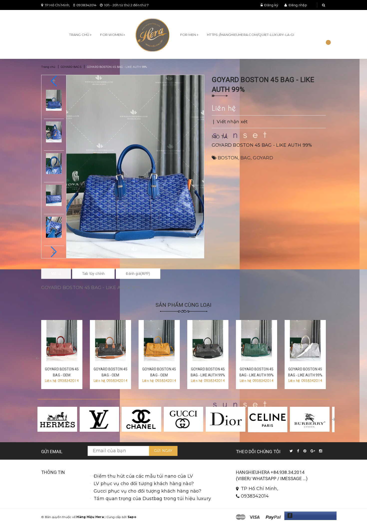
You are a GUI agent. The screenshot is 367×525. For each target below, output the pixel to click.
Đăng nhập (298, 5)
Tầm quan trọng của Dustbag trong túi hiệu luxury (152, 498)
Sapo (132, 517)
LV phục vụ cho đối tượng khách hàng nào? (144, 483)
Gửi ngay (163, 450)
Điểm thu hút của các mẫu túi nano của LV (143, 476)
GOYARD (263, 158)
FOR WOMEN (112, 35)
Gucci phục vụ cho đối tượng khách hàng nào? (147, 491)
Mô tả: (220, 137)
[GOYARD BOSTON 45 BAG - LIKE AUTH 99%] (207, 340)
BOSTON (228, 158)
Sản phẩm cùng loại (184, 305)
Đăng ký (271, 5)
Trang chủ (79, 35)
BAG (245, 158)
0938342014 (86, 5)
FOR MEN (188, 35)
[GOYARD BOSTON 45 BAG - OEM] (61, 340)
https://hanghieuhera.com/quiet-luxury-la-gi (250, 35)
